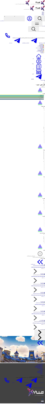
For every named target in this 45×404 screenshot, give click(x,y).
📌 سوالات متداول (42, 46)
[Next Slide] (40, 337)
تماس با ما (41, 373)
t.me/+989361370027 (41, 382)
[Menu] (40, 18)
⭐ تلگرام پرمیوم (42, 51)
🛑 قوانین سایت (42, 47)
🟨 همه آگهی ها (42, 44)
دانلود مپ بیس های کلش (39, 371)
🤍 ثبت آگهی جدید (42, 48)
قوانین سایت (41, 369)
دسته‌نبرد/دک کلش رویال (39, 372)
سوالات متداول (40, 370)
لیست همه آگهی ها (33, 264)
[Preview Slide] (40, 332)
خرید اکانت (42, 363)
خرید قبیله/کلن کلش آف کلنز (39, 365)
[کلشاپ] (34, 10)
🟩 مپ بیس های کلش (41, 45)
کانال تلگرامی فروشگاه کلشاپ (37, 387)
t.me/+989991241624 (26, 382)
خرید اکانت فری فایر (40, 368)
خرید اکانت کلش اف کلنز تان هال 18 (38, 366)
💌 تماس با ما (42, 52)
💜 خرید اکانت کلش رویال (41, 50)
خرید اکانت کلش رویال (39, 364)
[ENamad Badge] (42, 401)
